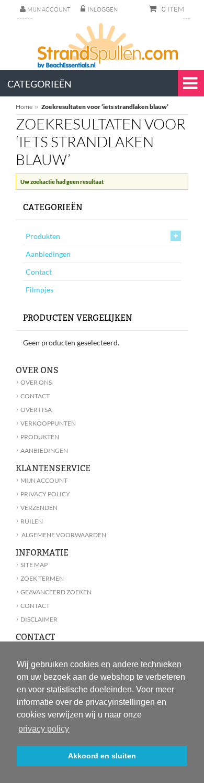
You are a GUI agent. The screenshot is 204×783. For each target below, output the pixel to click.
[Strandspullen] (109, 42)
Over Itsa (34, 410)
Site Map (32, 565)
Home (24, 107)
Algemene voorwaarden (61, 535)
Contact (39, 271)
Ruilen (29, 521)
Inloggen (103, 9)
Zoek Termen (40, 578)
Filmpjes (39, 289)
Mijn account (48, 9)
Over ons (34, 382)
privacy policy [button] (43, 728)
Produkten (43, 236)
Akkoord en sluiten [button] (102, 756)
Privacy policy (43, 494)
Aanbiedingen (48, 253)
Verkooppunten (46, 423)
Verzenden (37, 508)
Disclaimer (37, 619)
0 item (172, 9)
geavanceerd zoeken (54, 592)
